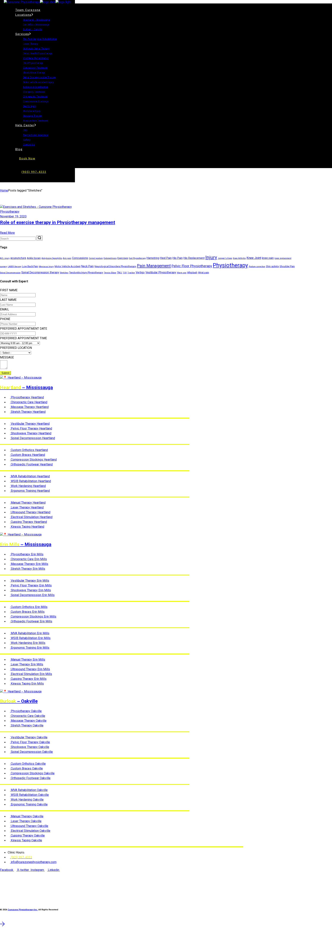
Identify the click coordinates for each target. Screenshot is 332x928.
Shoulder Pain (287, 267)
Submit (5, 373)
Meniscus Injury (46, 266)
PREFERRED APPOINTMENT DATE (23, 329)
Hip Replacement (194, 258)
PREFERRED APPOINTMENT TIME (23, 338)
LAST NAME (8, 300)
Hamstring (153, 258)
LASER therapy (14, 266)
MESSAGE (7, 357)
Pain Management (154, 266)
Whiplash (192, 273)
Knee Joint (254, 258)
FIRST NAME (8, 290)
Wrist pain (203, 273)
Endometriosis (110, 258)
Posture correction (257, 266)
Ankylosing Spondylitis (52, 258)
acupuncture (18, 258)
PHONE (5, 319)
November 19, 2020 (13, 216)
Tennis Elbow (110, 273)
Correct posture (96, 258)
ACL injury (5, 258)
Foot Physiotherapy (137, 258)
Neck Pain (87, 266)
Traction (131, 273)
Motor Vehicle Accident (68, 267)
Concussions (80, 258)
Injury (211, 257)
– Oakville (19, 701)
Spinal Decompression (10, 273)
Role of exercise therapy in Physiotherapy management (57, 222)
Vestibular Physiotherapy (160, 272)
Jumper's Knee (225, 258)
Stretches (64, 273)
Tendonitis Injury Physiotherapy (86, 273)
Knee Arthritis (239, 258)
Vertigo (140, 272)
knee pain (268, 258)
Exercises (122, 258)
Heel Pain (166, 258)
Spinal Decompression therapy (40, 272)
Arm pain (67, 258)
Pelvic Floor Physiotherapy (192, 266)
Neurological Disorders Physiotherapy (115, 267)
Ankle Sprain (34, 258)
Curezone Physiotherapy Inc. (23, 909)
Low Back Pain (30, 267)
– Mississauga (26, 387)
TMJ (119, 273)
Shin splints (272, 267)
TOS (125, 273)
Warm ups (181, 273)
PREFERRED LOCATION (16, 348)
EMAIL (4, 309)
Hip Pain (178, 258)
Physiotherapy (9, 212)
